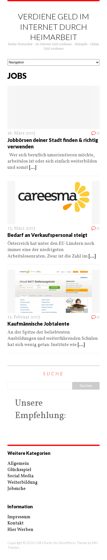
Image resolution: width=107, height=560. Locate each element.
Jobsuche (16, 489)
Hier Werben (20, 530)
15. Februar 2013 (23, 317)
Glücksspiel (19, 470)
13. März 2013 (21, 228)
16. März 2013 (21, 133)
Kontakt (15, 523)
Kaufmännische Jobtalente (38, 324)
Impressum (18, 517)
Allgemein (18, 464)
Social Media (20, 476)
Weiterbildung (22, 482)
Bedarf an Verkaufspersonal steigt (47, 235)
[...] (32, 168)
